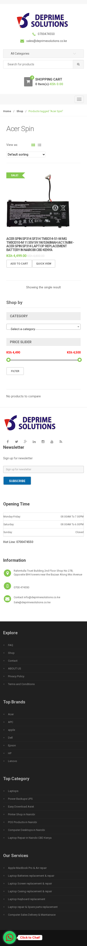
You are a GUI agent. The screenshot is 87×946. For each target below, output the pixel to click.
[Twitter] (16, 441)
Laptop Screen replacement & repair (30, 883)
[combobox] (43, 64)
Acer (11, 714)
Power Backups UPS (20, 798)
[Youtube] (52, 441)
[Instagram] (43, 441)
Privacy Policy (16, 676)
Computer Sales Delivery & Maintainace (32, 914)
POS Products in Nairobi (22, 822)
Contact (13, 660)
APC (10, 722)
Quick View (43, 263)
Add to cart (19, 263)
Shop (19, 111)
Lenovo (12, 761)
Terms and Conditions (21, 684)
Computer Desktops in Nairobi (26, 830)
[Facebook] (7, 441)
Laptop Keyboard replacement (26, 899)
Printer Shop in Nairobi (21, 814)
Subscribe (17, 481)
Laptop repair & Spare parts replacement (33, 906)
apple (11, 729)
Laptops (13, 791)
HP (9, 753)
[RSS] (60, 441)
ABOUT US (14, 668)
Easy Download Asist (21, 806)
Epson (12, 745)
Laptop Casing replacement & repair (30, 891)
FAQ (10, 645)
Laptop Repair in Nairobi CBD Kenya (30, 837)
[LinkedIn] (34, 441)
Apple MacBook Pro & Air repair (27, 867)
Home (7, 111)
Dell (10, 737)
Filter (15, 371)
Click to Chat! (30, 937)
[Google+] (25, 441)
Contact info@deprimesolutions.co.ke (37, 597)
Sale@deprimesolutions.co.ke (32, 602)
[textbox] (43, 329)
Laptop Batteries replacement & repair (31, 875)
